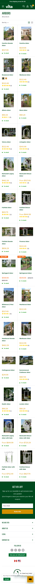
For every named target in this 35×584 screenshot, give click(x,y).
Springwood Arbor (25, 273)
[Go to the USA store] (19, 560)
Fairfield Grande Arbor (7, 243)
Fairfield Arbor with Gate (8, 468)
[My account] (27, 6)
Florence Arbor (24, 241)
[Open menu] (3, 6)
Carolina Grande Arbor (7, 44)
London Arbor (24, 404)
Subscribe (17, 512)
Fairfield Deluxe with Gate (24, 468)
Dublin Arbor (6, 404)
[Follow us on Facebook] (12, 550)
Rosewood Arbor (7, 75)
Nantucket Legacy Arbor (8, 175)
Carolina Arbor (24, 43)
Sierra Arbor (23, 110)
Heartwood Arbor (25, 304)
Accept (7, 579)
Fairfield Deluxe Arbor (24, 209)
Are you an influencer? (17, 555)
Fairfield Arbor (6, 207)
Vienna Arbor (6, 142)
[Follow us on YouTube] (23, 550)
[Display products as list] (32, 22)
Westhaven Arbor (25, 338)
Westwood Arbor (25, 75)
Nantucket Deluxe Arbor (25, 175)
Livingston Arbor (25, 142)
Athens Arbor (6, 110)
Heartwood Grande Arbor (8, 340)
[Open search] (24, 6)
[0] (31, 6)
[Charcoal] (3, 78)
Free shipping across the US (17, 1)
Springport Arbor (7, 273)
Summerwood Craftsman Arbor (24, 371)
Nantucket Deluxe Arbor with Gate (25, 437)
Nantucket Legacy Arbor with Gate (8, 437)
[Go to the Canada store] (15, 560)
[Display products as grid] (29, 22)
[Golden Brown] (6, 78)
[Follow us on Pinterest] (19, 550)
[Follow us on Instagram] (15, 550)
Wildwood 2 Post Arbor (7, 306)
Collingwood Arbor (8, 370)
